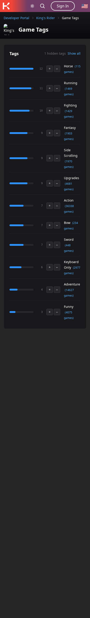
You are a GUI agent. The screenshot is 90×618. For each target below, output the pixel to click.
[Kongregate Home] (6, 6)
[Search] (42, 6)
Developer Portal (16, 18)
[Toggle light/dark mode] (32, 6)
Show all (74, 53)
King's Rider (45, 18)
